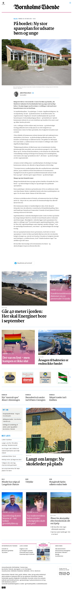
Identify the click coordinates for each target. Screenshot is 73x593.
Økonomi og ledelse (7, 551)
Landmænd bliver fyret (9, 456)
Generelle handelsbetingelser (10, 584)
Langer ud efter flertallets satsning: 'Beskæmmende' (10, 444)
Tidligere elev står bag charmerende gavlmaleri (9, 464)
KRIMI (50, 479)
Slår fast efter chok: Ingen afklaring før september (58, 528)
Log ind (3, 4)
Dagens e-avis (24, 549)
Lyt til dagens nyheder (26, 551)
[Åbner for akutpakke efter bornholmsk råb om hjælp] (60, 503)
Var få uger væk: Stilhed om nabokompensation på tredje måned (10, 451)
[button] (70, 3)
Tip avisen (5, 552)
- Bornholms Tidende (10, 427)
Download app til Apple (26, 552)
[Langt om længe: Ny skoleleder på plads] (48, 430)
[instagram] (5, 587)
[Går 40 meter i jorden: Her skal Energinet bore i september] (24, 288)
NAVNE (26, 479)
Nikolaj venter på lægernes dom (11, 460)
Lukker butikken (7, 440)
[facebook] (2, 587)
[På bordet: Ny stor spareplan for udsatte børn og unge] (36, 62)
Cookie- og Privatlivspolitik (27, 584)
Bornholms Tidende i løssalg (61, 553)
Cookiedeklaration (41, 584)
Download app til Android (27, 554)
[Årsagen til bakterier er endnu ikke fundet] (54, 342)
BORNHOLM (4, 395)
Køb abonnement (60, 549)
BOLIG (3, 479)
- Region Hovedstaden (11, 415)
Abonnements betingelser (62, 551)
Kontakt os (5, 549)
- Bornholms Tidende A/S (12, 420)
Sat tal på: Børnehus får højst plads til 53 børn (11, 469)
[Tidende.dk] (36, 7)
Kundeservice (59, 556)
